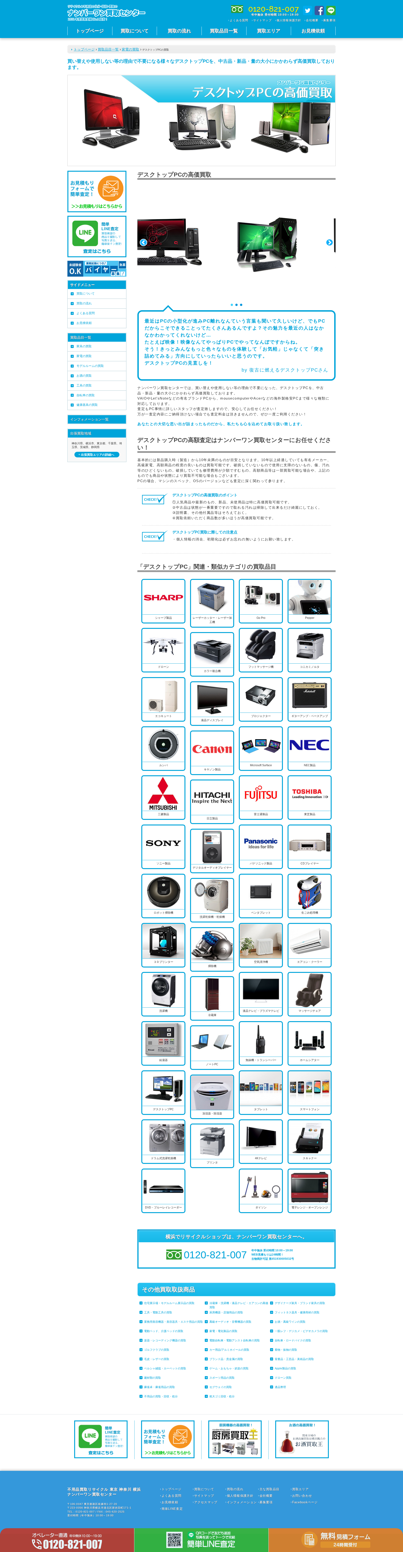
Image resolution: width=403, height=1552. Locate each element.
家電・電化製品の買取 (223, 1331)
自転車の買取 (85, 395)
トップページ (90, 30)
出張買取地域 (80, 433)
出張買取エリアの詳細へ (97, 454)
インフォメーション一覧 (89, 419)
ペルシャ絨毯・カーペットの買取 (165, 1368)
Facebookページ (305, 1502)
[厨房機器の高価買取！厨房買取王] (235, 1457)
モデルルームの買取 (90, 366)
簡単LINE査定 (172, 1508)
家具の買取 (84, 346)
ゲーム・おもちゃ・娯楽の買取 (229, 1368)
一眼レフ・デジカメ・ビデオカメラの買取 (301, 1331)
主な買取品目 (270, 1489)
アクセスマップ (206, 1502)
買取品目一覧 (224, 30)
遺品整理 (280, 1387)
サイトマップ (262, 20)
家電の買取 (130, 49)
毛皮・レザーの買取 (156, 1359)
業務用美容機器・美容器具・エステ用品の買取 (173, 1321)
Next (329, 242)
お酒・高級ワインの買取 (290, 1321)
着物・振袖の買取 (286, 1349)
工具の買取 (84, 385)
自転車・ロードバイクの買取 (293, 1340)
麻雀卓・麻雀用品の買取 (159, 1387)
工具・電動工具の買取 (158, 1312)
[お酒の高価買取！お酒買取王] (302, 1457)
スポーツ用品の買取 (222, 1377)
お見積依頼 (313, 30)
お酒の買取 (84, 375)
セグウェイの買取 (220, 1387)
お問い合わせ (302, 1495)
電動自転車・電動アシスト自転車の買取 (234, 1340)
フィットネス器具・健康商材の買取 (297, 1312)
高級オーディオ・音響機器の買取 (230, 1321)
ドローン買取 (283, 1377)
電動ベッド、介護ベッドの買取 (163, 1331)
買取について (135, 30)
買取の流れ (179, 30)
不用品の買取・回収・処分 (161, 1396)
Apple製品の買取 (285, 1368)
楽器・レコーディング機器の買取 (165, 1340)
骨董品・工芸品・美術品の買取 (294, 1359)
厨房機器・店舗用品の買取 (226, 1312)
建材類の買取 (152, 1377)
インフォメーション (242, 1502)
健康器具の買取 (87, 405)
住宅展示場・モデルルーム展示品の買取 (169, 1303)
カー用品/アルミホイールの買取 (229, 1349)
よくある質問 (239, 20)
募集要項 (329, 20)
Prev (143, 242)
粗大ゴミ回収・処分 (222, 1396)
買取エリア (268, 30)
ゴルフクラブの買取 (156, 1349)
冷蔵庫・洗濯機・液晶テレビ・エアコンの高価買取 (238, 1305)
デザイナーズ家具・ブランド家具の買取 (300, 1303)
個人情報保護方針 (289, 20)
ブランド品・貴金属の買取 (226, 1359)
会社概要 (312, 20)
